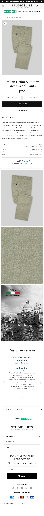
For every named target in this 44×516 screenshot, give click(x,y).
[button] (3, 6)
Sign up (22, 476)
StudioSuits (24, 511)
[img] (22, 360)
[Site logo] (22, 428)
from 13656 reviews (22, 363)
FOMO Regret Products (13, 17)
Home (3, 17)
